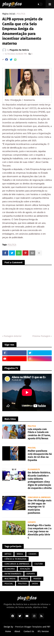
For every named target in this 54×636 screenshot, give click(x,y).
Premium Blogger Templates (28, 627)
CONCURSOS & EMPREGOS (16, 564)
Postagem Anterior (12, 336)
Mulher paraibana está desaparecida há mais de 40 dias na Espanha (40, 455)
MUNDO (24, 578)
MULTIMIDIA (9, 578)
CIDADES (32, 554)
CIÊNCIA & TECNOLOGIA (15, 559)
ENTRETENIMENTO (12, 573)
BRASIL (20, 554)
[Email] (32, 253)
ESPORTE (31, 573)
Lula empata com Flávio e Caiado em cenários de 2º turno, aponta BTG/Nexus (39, 434)
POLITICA (21, 14)
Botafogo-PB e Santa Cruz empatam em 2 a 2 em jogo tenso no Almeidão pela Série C (39, 531)
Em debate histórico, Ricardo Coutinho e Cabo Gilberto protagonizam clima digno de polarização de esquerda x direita (40, 480)
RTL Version (43, 631)
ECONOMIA (9, 569)
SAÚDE (35, 583)
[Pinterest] (25, 253)
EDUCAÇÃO (25, 569)
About (17, 631)
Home (8, 631)
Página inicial (8, 14)
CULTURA (38, 564)
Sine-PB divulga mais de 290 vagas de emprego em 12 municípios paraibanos (39, 506)
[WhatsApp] (15, 59)
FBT (48, 627)
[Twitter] (11, 59)
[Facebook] (6, 59)
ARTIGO (7, 554)
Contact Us (29, 631)
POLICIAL (8, 583)
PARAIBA (37, 578)
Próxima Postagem (41, 336)
